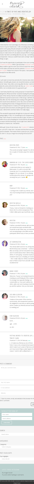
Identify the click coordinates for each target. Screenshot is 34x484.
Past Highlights (4, 456)
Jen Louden (3, 70)
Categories (3, 444)
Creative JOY (25, 127)
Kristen (12, 220)
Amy (11, 186)
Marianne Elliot (29, 68)
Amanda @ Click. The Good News (21, 162)
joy (5, 138)
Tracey (9, 14)
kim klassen (14, 316)
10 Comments (16, 14)
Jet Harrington (15, 242)
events (3, 14)
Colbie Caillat (29, 86)
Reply (27, 147)
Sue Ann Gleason (16, 294)
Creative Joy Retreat (6, 64)
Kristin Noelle (15, 203)
